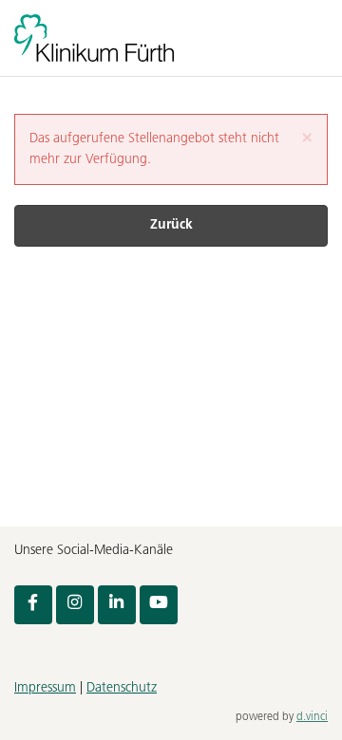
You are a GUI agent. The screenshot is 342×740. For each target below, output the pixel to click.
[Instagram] (75, 604)
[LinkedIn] (117, 604)
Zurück (171, 225)
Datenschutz (121, 688)
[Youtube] (159, 604)
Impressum (45, 688)
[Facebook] (33, 604)
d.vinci (312, 717)
